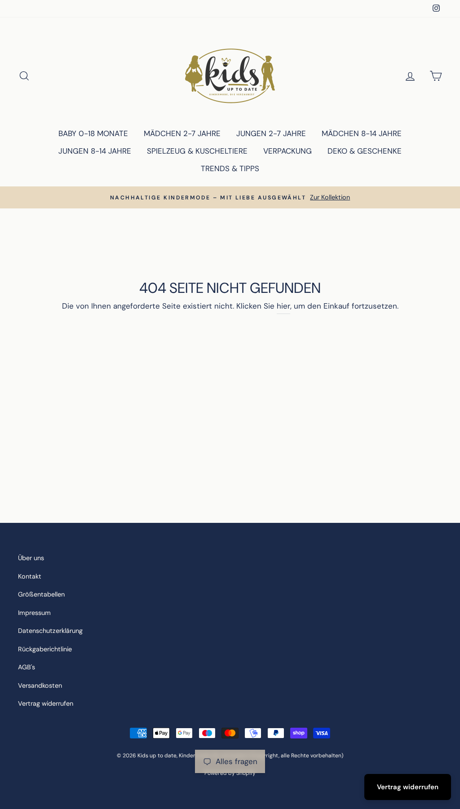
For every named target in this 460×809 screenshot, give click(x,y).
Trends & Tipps (230, 168)
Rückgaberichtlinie (45, 649)
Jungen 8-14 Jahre (94, 151)
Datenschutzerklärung (50, 631)
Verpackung (287, 151)
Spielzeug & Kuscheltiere (197, 151)
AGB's (26, 667)
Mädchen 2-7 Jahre (182, 133)
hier (283, 306)
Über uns (31, 558)
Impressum (34, 613)
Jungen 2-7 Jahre (271, 133)
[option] (230, 197)
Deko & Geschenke (364, 151)
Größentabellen (41, 594)
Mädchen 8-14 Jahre (362, 133)
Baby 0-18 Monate (93, 133)
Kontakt (29, 576)
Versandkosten (40, 685)
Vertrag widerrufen (45, 703)
